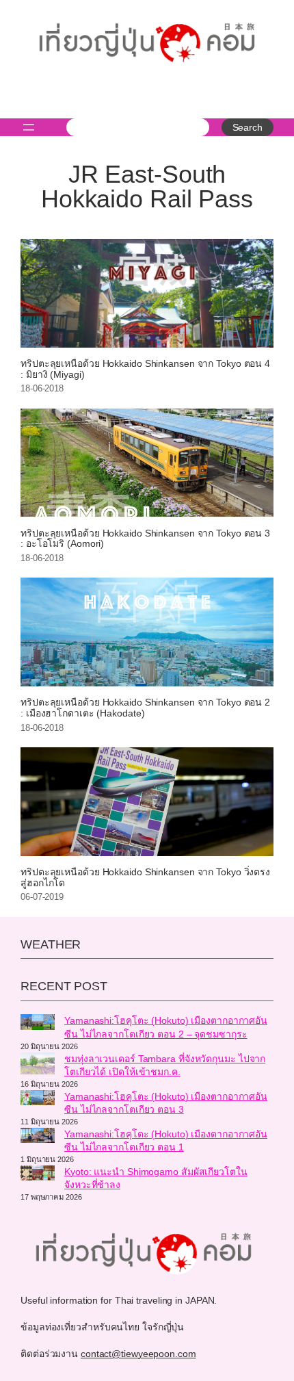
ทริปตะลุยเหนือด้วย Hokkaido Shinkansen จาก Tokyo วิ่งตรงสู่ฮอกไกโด (145, 877)
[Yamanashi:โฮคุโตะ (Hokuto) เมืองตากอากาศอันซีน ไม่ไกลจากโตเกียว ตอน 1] (38, 1137)
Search (247, 127)
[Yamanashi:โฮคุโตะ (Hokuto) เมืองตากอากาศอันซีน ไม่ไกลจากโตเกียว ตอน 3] (38, 1099)
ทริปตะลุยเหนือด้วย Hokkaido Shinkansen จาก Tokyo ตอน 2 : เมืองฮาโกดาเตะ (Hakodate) (145, 708)
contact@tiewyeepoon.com (138, 1353)
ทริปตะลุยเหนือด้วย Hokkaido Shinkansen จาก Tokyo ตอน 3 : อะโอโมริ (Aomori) (145, 539)
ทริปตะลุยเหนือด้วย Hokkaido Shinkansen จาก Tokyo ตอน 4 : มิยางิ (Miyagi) (145, 369)
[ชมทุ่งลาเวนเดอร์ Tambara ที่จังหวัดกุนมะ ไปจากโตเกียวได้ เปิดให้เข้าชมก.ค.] (38, 1066)
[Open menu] (29, 127)
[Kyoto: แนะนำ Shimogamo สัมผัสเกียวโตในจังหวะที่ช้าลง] (38, 1175)
